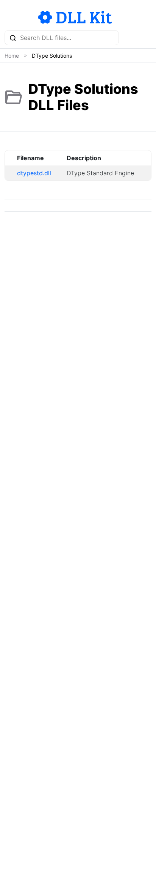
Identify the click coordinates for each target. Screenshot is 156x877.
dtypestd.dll (34, 173)
